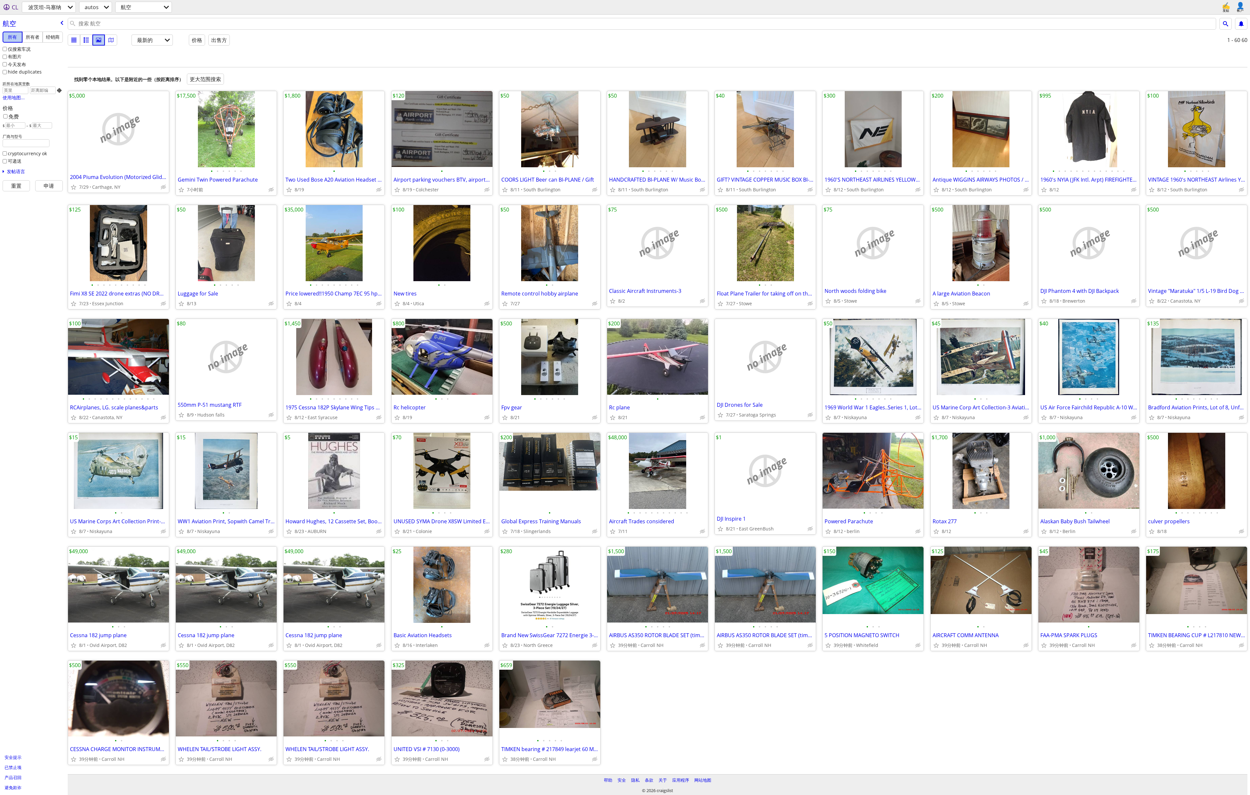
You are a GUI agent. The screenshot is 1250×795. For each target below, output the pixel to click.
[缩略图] (86, 40)
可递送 (14, 161)
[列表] (74, 40)
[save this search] (1241, 24)
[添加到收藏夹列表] (73, 187)
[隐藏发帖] (163, 187)
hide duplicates (25, 72)
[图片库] (98, 40)
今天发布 (17, 64)
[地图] (111, 40)
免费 (13, 116)
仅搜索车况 (19, 49)
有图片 (14, 56)
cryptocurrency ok (27, 153)
